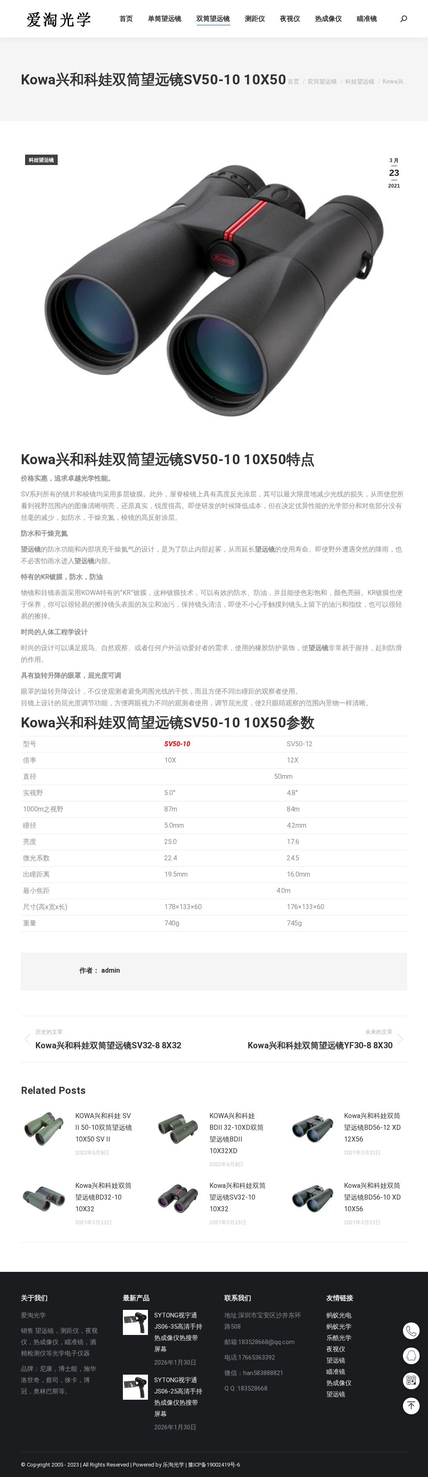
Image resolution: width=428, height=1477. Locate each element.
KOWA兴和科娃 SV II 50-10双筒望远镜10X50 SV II (103, 1127)
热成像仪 (339, 1383)
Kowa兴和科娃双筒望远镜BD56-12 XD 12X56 (372, 1127)
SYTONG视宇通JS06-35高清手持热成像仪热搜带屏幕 (178, 1332)
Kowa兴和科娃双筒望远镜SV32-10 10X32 (237, 1197)
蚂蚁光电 (339, 1315)
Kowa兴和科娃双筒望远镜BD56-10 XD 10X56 (372, 1197)
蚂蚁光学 (339, 1326)
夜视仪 (335, 1349)
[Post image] (44, 1129)
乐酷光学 (339, 1338)
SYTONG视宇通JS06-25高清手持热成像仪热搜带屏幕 (178, 1397)
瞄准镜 (335, 1371)
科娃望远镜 (41, 160)
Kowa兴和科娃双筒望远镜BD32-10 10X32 (103, 1197)
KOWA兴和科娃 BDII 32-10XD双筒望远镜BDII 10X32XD (236, 1133)
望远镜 (335, 1360)
